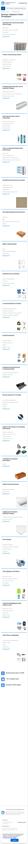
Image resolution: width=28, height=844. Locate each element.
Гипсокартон (5, 32)
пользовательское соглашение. (9, 837)
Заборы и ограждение (7, 432)
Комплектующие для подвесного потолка (12, 517)
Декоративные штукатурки (8, 59)
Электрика (5, 551)
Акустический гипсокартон (8, 34)
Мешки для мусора (7, 576)
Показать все (5, 36)
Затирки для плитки (7, 185)
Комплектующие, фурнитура (9, 251)
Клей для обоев (6, 125)
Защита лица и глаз (7, 608)
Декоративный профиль (8, 489)
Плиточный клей (6, 66)
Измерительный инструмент (9, 308)
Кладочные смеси (6, 64)
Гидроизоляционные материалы (10, 157)
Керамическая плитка (7, 187)
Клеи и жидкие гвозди (7, 123)
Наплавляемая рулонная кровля (10, 372)
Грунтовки (4, 404)
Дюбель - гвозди (6, 347)
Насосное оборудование (8, 279)
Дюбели (4, 345)
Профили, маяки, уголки (8, 96)
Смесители (5, 281)
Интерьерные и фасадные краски (10, 402)
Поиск (8, 8)
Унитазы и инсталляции (8, 283)
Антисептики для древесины (9, 400)
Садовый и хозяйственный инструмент (11, 313)
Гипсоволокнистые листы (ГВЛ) (10, 30)
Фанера (4, 223)
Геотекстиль (5, 153)
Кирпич (4, 464)
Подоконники (5, 253)
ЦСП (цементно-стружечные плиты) (11, 221)
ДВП (3, 219)
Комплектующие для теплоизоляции (11, 160)
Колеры (4, 406)
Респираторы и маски (7, 610)
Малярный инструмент (7, 311)
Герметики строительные (8, 121)
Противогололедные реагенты (9, 578)
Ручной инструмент (7, 549)
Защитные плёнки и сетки (8, 434)
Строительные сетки (7, 438)
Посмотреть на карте (22, 822)
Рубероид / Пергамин (7, 374)
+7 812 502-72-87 (22, 3)
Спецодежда (5, 583)
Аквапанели (5, 28)
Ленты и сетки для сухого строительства (12, 94)
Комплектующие (6, 436)
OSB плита (4, 217)
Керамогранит (5, 189)
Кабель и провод (6, 642)
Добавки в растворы (7, 62)
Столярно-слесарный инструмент (10, 315)
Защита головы (6, 615)
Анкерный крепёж (6, 340)
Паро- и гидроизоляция (8, 155)
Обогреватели (5, 647)
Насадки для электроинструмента (10, 546)
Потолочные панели (7, 519)
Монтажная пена (6, 128)
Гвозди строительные (7, 342)
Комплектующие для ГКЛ (8, 91)
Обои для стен (5, 491)
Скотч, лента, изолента (7, 581)
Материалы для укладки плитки (10, 191)
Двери (4, 249)
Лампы (4, 644)
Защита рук (5, 612)
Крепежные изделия (7, 544)
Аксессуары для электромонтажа (10, 640)
